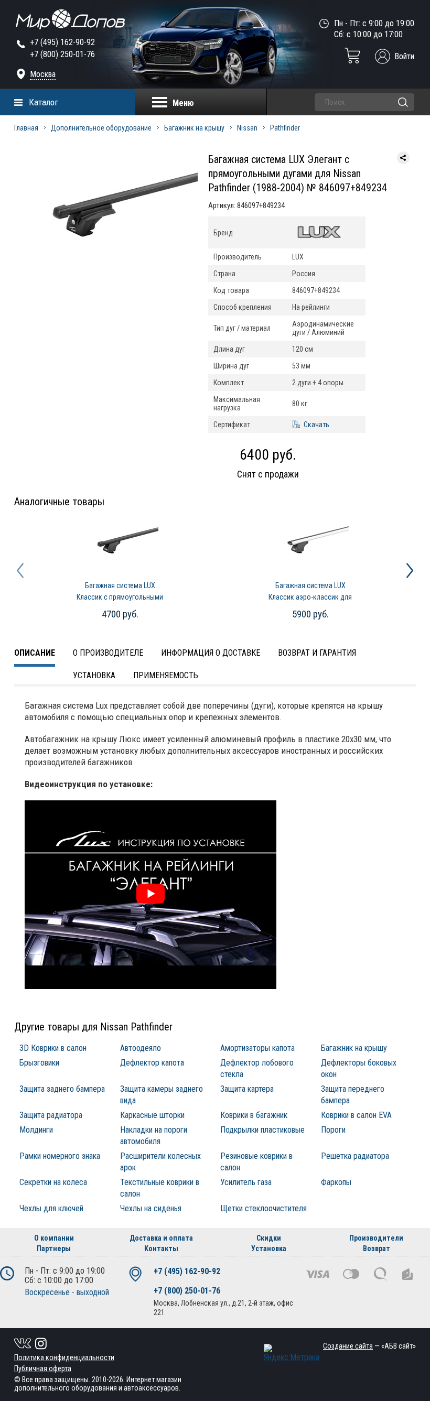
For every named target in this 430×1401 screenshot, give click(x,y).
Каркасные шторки (152, 1115)
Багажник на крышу (194, 128)
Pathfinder (285, 128)
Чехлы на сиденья (150, 1208)
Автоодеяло (140, 1048)
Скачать (316, 424)
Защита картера (247, 1089)
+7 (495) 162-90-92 (62, 42)
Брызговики (39, 1063)
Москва (43, 74)
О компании (54, 1238)
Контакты (161, 1248)
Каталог (43, 102)
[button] (20, 570)
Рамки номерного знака (59, 1156)
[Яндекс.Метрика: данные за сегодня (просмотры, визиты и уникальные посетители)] (291, 1353)
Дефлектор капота (152, 1063)
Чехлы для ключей (51, 1208)
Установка (94, 675)
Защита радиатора (50, 1115)
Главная (26, 128)
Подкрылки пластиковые (262, 1130)
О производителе (108, 653)
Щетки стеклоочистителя (263, 1208)
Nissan (247, 128)
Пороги (333, 1130)
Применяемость (165, 675)
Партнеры (54, 1248)
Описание (34, 653)
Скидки (268, 1238)
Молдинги (36, 1130)
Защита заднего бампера (62, 1089)
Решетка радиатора (355, 1156)
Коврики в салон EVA (356, 1115)
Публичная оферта (42, 1368)
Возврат (376, 1248)
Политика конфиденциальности (64, 1357)
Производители (376, 1238)
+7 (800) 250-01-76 (62, 54)
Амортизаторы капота (257, 1048)
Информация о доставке (210, 653)
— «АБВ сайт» (369, 1346)
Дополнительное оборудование (101, 128)
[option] (106, 217)
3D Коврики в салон (53, 1048)
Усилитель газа (246, 1182)
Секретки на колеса (53, 1182)
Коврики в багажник (253, 1115)
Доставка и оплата (161, 1238)
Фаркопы (336, 1182)
